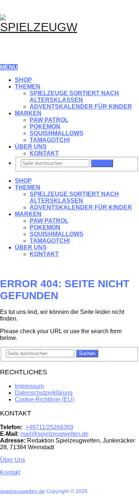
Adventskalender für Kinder (81, 106)
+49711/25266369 (49, 427)
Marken (28, 113)
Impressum (29, 386)
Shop (23, 80)
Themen (27, 86)
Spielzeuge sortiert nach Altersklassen (74, 96)
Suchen (102, 163)
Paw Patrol (49, 120)
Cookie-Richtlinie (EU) (44, 399)
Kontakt (44, 153)
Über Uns (31, 146)
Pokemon (45, 126)
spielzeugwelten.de (22, 491)
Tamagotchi (50, 140)
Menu (9, 67)
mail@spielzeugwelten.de (54, 434)
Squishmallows (56, 133)
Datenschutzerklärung (44, 393)
